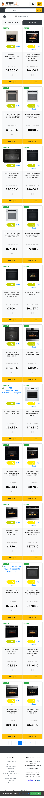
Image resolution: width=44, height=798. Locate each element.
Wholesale (11, 783)
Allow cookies (35, 793)
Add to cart (12, 82)
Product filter (32, 22)
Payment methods (11, 764)
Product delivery (11, 766)
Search (39, 10)
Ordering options (11, 761)
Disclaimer (11, 776)
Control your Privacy (11, 778)
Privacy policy (24, 793)
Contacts (11, 771)
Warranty (11, 768)
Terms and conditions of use (11, 773)
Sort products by (11, 22)
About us (11, 780)
